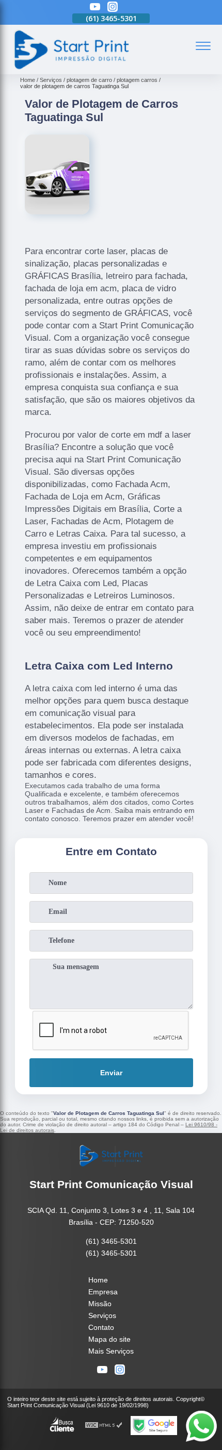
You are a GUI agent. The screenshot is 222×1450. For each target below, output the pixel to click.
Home (98, 1280)
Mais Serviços (111, 1351)
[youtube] (95, 7)
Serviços (102, 1315)
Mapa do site (109, 1339)
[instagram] (112, 7)
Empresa (103, 1292)
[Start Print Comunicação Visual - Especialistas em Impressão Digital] (70, 68)
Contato (101, 1327)
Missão (100, 1303)
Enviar (111, 1073)
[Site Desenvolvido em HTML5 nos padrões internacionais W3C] (104, 1425)
